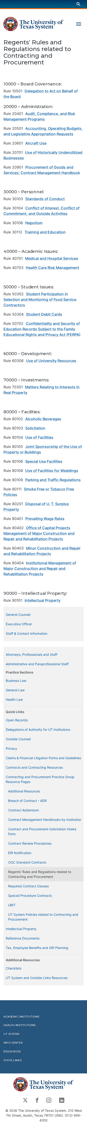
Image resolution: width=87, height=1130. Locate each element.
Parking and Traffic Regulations (53, 479)
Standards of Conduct (45, 198)
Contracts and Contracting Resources (34, 767)
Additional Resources (24, 791)
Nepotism (33, 223)
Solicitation (35, 428)
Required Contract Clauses (28, 886)
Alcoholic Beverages (43, 419)
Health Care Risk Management (52, 267)
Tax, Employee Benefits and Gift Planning (37, 948)
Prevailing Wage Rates (44, 518)
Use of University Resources (51, 360)
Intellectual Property (43, 600)
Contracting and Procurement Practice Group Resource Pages (40, 779)
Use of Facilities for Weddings (51, 470)
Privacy (11, 748)
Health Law (14, 699)
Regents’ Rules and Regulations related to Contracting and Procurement (39, 874)
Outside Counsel (18, 739)
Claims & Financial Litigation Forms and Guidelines (43, 758)
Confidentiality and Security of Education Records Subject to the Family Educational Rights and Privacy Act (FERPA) (42, 329)
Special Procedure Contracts (30, 895)
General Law (15, 690)
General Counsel (18, 614)
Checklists (13, 968)
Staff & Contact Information (26, 633)
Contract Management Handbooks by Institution (44, 820)
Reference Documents (22, 938)
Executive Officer (19, 624)
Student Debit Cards (44, 314)
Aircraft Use (35, 143)
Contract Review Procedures (30, 843)
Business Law (16, 681)
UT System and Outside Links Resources (37, 978)
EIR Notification (19, 853)
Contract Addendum (23, 810)
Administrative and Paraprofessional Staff (37, 664)
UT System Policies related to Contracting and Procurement (43, 916)
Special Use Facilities (43, 461)
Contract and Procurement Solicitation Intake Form (42, 831)
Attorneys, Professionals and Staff (31, 654)
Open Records (17, 720)
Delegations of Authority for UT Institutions (38, 729)
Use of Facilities (39, 437)
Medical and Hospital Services (51, 258)
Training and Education (45, 232)
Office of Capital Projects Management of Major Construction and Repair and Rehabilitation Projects (38, 533)
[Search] (78, 4)
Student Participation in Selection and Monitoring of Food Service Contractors (39, 299)
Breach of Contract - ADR (27, 801)
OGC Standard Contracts (27, 862)
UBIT (12, 905)
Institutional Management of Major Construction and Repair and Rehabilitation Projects (39, 568)
